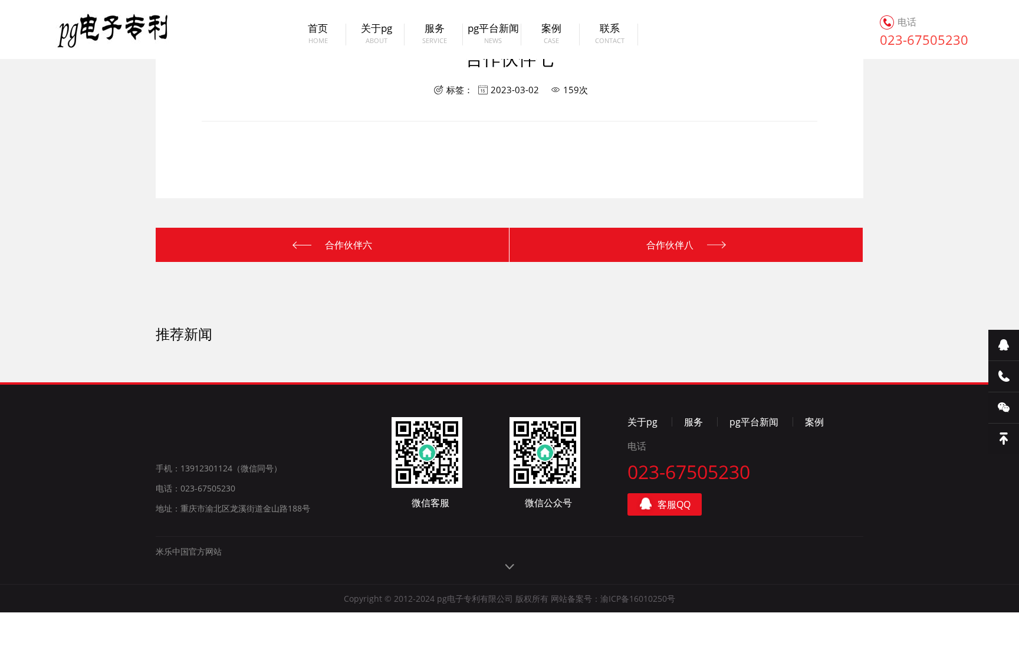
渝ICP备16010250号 (637, 598)
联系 (609, 34)
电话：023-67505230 (195, 488)
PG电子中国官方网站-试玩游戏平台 (99, 29)
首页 (318, 34)
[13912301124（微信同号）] (1003, 376)
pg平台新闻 (493, 34)
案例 (551, 34)
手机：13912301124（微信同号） (219, 468)
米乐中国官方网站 (189, 551)
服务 (434, 34)
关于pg (376, 34)
